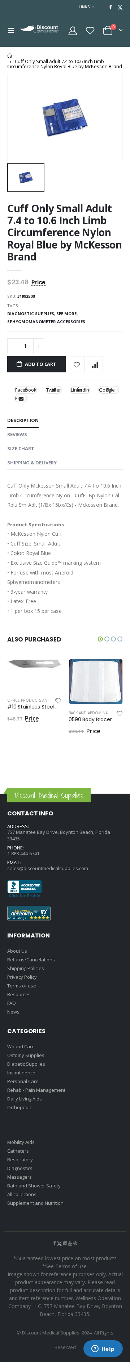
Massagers (19, 1177)
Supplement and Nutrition (35, 1203)
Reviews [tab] (17, 434)
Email (21, 398)
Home (10, 55)
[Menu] (11, 30)
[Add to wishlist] (77, 364)
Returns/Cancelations (31, 959)
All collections (21, 1194)
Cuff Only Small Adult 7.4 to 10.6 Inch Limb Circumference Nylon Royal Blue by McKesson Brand (64, 232)
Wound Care (21, 1046)
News (13, 1011)
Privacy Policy (22, 977)
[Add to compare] (95, 364)
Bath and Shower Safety (34, 1185)
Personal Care (23, 1081)
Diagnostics (19, 1168)
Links (84, 6)
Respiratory (20, 1159)
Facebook (25, 390)
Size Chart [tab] (20, 448)
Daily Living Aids (24, 1098)
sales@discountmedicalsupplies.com (47, 868)
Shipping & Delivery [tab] (32, 462)
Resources (19, 994)
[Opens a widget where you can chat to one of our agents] (103, 1349)
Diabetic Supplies (26, 1064)
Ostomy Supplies (25, 1055)
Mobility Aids (21, 1142)
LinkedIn (80, 390)
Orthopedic (19, 1107)
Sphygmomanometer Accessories (46, 321)
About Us (17, 951)
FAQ (11, 1003)
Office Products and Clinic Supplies (44, 700)
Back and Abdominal (89, 712)
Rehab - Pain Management (36, 1090)
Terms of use (21, 985)
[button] (100, 639)
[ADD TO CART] (49, 670)
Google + (108, 390)
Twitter (53, 390)
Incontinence (21, 1072)
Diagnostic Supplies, (31, 313)
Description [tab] (23, 420)
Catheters (18, 1151)
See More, (67, 313)
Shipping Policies (25, 968)
